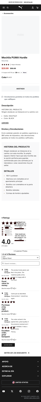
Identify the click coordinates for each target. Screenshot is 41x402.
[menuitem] (4, 391)
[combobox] (20, 258)
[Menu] (4, 8)
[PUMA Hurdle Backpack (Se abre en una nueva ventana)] (2, 271)
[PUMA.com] (20, 8)
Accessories (8, 13)
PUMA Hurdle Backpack (7, 271)
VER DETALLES (28, 2)
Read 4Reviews (16, 64)
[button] (7, 228)
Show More (8, 345)
